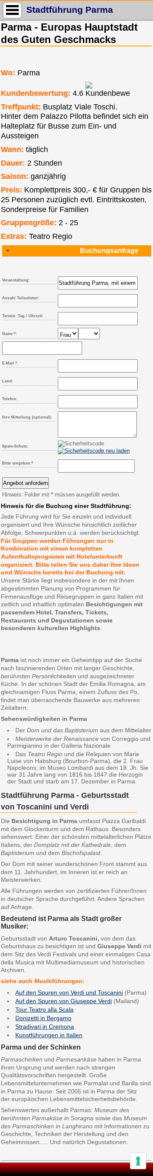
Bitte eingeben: (17, 463)
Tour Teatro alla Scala (44, 1009)
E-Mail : (10, 363)
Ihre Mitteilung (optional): (27, 417)
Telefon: (9, 399)
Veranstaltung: (16, 280)
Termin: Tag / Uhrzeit (22, 316)
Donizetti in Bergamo (43, 1018)
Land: (7, 381)
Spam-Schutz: (15, 446)
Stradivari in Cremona (44, 1026)
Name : (9, 334)
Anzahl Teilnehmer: (21, 298)
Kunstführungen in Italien (48, 1035)
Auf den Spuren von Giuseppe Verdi (63, 1001)
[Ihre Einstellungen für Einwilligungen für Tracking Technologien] (138, 1161)
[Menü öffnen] (12, 10)
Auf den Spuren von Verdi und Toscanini (69, 992)
